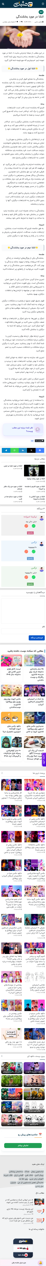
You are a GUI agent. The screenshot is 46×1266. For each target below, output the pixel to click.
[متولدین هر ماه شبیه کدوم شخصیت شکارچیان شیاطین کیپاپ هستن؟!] (34, 784)
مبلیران (13, 1182)
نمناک (27, 1171)
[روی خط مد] (23, 1248)
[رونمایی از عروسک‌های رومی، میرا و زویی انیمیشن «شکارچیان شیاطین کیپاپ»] (11, 976)
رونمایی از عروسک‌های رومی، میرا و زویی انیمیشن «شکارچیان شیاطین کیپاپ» (13, 989)
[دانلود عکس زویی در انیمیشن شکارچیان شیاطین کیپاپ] (34, 810)
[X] (31, 450)
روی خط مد (23, 1179)
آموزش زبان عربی (36, 1179)
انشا (41, 12)
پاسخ (30, 533)
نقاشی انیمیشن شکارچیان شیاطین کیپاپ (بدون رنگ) (37, 987)
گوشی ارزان (18, 1175)
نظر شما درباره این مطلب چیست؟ (22, 429)
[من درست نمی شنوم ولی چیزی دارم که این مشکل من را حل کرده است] (39, 1220)
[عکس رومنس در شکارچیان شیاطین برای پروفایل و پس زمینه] (11, 1005)
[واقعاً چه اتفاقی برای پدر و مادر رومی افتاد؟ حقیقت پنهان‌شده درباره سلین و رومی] (11, 948)
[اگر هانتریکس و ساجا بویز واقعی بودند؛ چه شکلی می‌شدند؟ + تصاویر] (11, 784)
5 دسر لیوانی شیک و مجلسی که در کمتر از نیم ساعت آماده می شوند (19, 1201)
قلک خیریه (8, 1175)
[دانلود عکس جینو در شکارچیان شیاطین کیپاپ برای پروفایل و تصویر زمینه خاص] (34, 1005)
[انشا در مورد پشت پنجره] (34, 470)
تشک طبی (29, 1175)
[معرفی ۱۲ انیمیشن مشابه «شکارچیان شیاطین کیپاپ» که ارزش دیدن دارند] (34, 919)
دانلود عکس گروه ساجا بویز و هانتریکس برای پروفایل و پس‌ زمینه (36, 902)
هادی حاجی (38, 22)
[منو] (43, 5)
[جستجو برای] (3, 5)
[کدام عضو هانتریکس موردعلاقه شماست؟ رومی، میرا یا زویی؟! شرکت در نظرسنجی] (11, 891)
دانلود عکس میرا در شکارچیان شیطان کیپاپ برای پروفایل (12, 876)
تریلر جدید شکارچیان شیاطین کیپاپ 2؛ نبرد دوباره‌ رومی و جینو (36, 1044)
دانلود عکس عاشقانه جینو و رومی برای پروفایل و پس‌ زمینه (35, 847)
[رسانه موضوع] (23, 1241)
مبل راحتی (39, 1186)
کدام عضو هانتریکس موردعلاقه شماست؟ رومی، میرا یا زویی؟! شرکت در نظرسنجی (13, 903)
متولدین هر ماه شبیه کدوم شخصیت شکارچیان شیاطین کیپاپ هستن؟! (35, 795)
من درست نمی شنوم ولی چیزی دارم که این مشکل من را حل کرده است (17, 1219)
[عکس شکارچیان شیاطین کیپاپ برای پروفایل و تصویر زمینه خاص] (11, 919)
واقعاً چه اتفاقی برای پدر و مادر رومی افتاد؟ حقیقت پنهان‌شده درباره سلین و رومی (12, 960)
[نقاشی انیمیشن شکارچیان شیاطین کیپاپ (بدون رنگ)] (34, 976)
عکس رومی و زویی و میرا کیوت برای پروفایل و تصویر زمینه (12, 821)
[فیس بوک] (40, 450)
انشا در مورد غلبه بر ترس (13, 466)
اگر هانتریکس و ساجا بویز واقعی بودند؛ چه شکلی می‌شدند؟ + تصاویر (11, 795)
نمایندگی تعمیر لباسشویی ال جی (30, 1182)
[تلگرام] (6, 450)
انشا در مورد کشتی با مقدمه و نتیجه (37, 498)
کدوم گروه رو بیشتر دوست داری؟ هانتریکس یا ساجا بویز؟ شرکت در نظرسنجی (35, 960)
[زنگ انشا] (23, 1255)
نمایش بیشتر (23, 1145)
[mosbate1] (23, 4)
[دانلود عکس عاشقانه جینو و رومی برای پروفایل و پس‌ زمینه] (34, 836)
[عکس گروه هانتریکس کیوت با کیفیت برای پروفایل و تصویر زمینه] (34, 865)
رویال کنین (39, 1175)
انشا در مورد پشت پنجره (36, 479)
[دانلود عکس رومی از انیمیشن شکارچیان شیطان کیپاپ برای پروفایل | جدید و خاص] (11, 836)
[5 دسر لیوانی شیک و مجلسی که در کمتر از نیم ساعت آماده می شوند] (39, 1202)
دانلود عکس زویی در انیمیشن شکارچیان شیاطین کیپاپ (37, 821)
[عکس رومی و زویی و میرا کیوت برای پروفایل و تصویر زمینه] (11, 810)
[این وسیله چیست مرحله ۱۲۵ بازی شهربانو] (39, 1211)
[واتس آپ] (14, 450)
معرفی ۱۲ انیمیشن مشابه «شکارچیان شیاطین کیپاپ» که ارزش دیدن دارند (35, 932)
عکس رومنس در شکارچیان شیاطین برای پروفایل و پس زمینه (12, 1016)
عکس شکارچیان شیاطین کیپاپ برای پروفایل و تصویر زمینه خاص (12, 930)
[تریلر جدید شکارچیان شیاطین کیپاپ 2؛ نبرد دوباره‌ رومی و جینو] (34, 1034)
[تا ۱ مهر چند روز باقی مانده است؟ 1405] (11, 1034)
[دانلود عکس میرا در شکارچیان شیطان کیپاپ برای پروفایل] (11, 865)
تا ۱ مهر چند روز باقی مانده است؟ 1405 (13, 1043)
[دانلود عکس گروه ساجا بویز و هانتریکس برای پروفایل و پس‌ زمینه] (34, 891)
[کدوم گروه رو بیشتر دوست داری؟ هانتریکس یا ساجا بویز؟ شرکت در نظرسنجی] (34, 948)
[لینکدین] (23, 450)
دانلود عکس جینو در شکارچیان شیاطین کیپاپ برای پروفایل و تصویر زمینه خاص (36, 1017)
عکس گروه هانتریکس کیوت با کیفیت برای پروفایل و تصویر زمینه (36, 876)
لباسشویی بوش (37, 1171)
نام (43, 626)
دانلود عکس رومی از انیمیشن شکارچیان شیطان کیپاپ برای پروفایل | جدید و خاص (13, 849)
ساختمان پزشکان (16, 1171)
